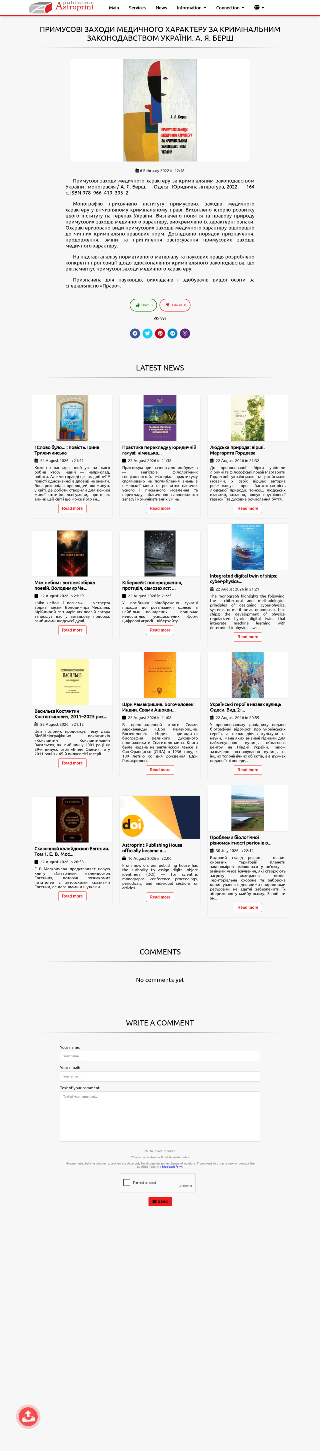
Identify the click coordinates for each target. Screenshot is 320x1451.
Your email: (70, 1067)
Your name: (70, 1047)
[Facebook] (135, 333)
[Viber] (185, 333)
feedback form (172, 1166)
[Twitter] (147, 333)
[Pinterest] (160, 333)
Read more (72, 508)
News (161, 7)
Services (137, 7)
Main (114, 7)
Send (163, 1201)
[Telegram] (173, 333)
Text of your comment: (80, 1088)
